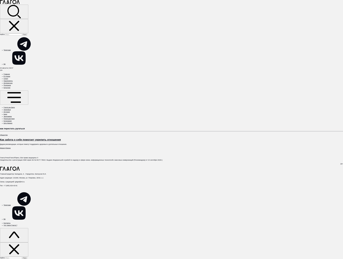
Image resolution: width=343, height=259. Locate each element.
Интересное (8, 83)
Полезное (7, 85)
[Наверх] (14, 235)
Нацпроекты (8, 81)
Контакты (7, 223)
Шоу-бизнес (8, 123)
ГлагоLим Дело (9, 107)
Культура (7, 88)
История (7, 112)
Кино (5, 114)
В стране (7, 76)
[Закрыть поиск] (14, 26)
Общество (4, 135)
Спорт (6, 79)
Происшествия (9, 119)
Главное (7, 74)
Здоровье (7, 110)
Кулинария (8, 121)
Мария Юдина (5, 148)
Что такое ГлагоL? (10, 225)
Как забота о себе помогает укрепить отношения (30, 139)
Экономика (8, 116)
